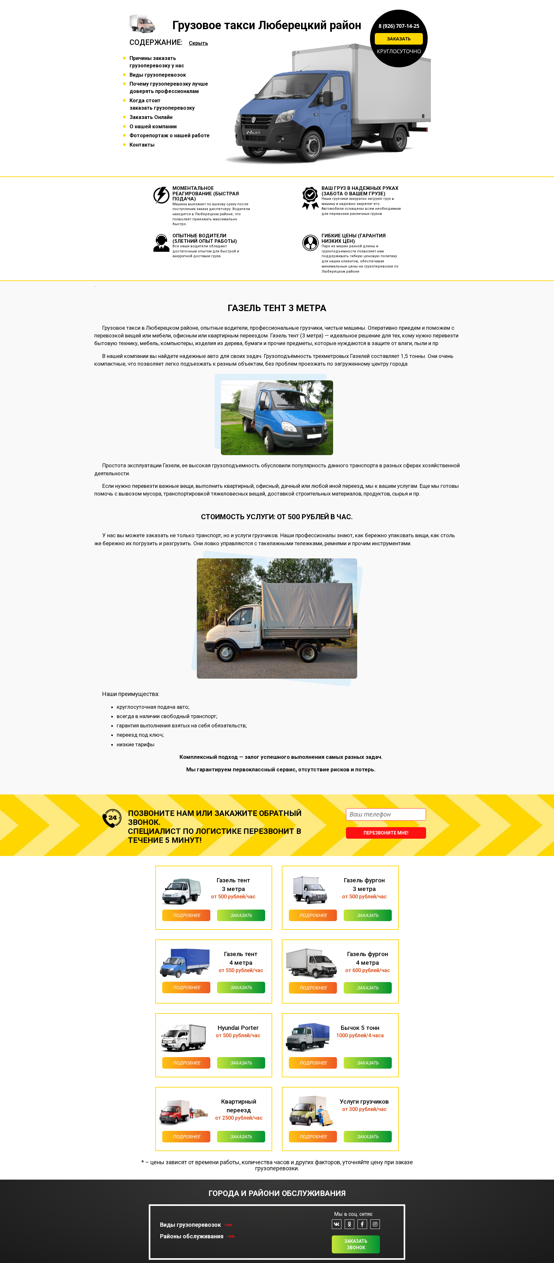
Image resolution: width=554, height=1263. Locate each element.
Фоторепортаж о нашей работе (170, 135)
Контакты (142, 145)
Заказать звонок (355, 1244)
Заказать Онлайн (151, 117)
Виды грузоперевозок (158, 75)
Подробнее (186, 915)
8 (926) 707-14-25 (399, 26)
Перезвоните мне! (386, 832)
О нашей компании (153, 126)
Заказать (399, 39)
